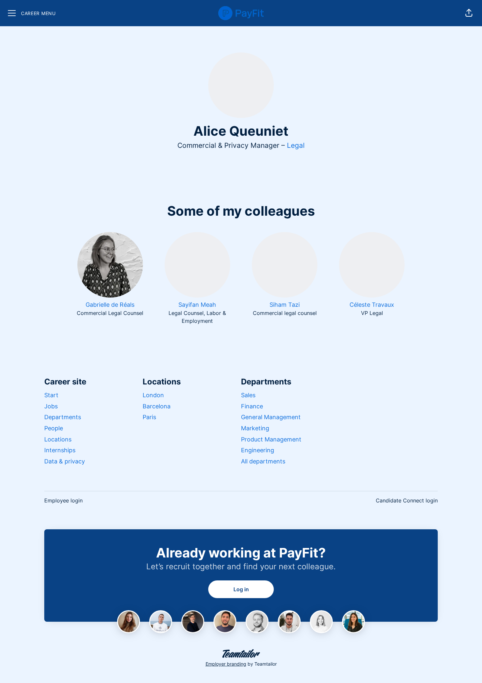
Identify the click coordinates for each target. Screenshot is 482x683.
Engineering (257, 450)
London (153, 395)
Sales (248, 395)
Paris (149, 417)
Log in (241, 589)
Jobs (51, 406)
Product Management (271, 439)
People (53, 428)
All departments (263, 461)
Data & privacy (64, 461)
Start (51, 395)
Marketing (255, 428)
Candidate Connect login (407, 500)
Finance (252, 406)
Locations (57, 439)
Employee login (63, 500)
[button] (469, 13)
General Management (271, 417)
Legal (296, 145)
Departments (62, 417)
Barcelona (157, 406)
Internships (59, 450)
